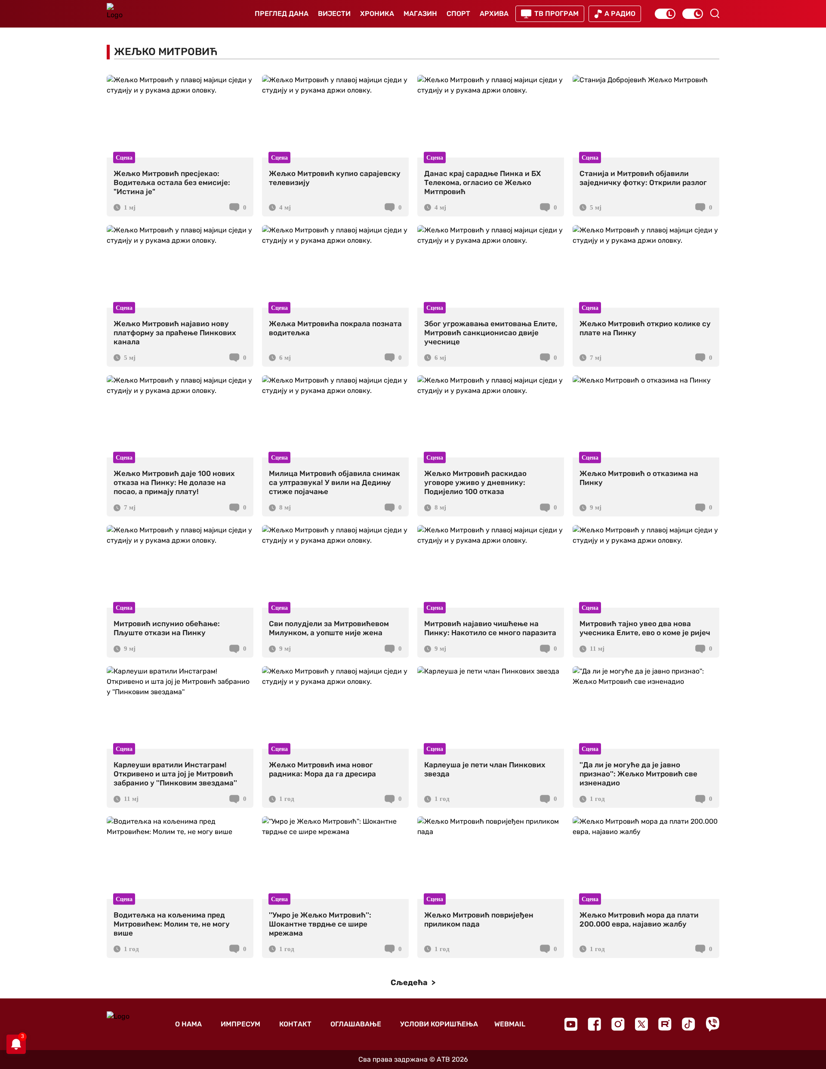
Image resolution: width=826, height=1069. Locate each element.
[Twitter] (641, 1024)
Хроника (377, 13)
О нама (188, 1024)
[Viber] (712, 1024)
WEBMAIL (509, 1024)
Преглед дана (281, 13)
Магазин (420, 13)
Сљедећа (410, 982)
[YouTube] (570, 1024)
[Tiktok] (688, 1024)
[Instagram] (618, 1024)
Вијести (334, 13)
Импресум (240, 1024)
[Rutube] (665, 1024)
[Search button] (714, 13)
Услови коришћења (439, 1024)
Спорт (458, 13)
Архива (494, 13)
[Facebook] (594, 1024)
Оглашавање (355, 1024)
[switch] (665, 14)
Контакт (295, 1024)
